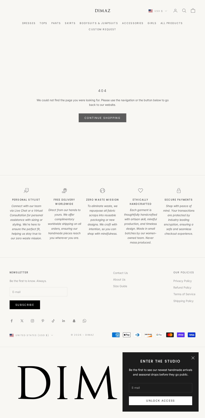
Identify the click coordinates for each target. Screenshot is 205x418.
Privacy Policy (182, 281)
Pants (56, 23)
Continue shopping (102, 117)
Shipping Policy (183, 301)
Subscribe (24, 304)
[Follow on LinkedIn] (64, 321)
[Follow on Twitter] (22, 321)
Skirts (70, 23)
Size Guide (120, 286)
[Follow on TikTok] (53, 321)
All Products (172, 23)
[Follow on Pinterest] (43, 321)
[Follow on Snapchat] (74, 321)
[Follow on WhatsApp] (84, 321)
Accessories (133, 23)
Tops (43, 23)
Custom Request (102, 29)
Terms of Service (184, 294)
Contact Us (120, 273)
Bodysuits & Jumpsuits (99, 23)
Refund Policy (182, 287)
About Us (119, 279)
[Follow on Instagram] (32, 321)
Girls (152, 23)
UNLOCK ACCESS (160, 400)
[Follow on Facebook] (12, 321)
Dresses (29, 23)
